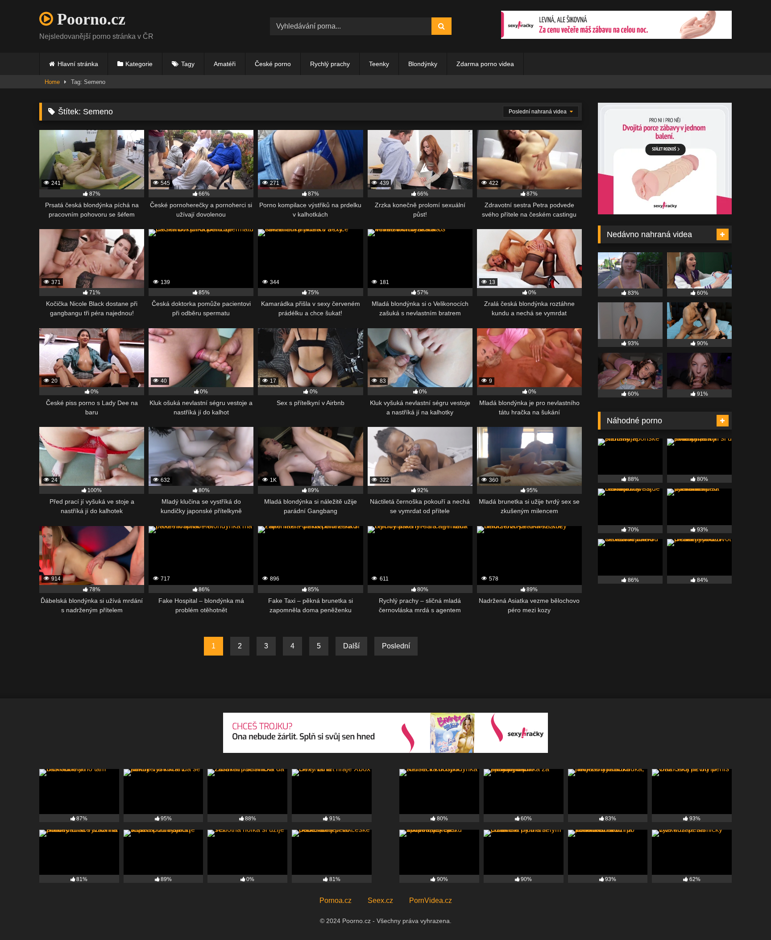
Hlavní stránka (78, 63)
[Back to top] (743, 913)
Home (52, 82)
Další (351, 646)
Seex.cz (380, 900)
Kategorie (139, 63)
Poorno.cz (89, 19)
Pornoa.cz (335, 900)
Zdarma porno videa (485, 63)
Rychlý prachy (330, 63)
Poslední (396, 646)
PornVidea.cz (430, 900)
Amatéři (225, 63)
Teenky (379, 63)
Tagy (188, 63)
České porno (273, 63)
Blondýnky (422, 63)
